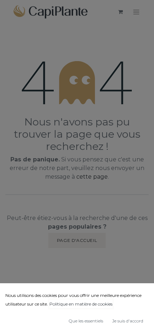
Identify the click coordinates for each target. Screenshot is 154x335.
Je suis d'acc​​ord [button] (127, 320)
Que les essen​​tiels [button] (85, 320)
